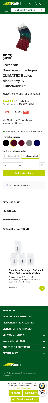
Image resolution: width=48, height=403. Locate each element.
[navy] (37, 143)
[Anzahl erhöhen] (20, 165)
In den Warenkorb (24, 173)
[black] (6, 143)
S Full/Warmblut (30, 156)
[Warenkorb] (44, 3)
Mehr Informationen (24, 388)
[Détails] (42, 288)
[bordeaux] (21, 143)
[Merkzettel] (40, 4)
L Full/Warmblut (11, 156)
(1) (15, 101)
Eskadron (24, 101)
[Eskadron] (7, 57)
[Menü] (6, 10)
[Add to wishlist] (42, 165)
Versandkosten (8, 375)
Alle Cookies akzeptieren (24, 399)
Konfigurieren (32, 393)
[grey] (29, 143)
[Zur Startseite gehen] (12, 3)
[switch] (42, 393)
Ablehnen (16, 393)
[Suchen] (42, 10)
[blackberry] (13, 143)
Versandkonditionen (12, 123)
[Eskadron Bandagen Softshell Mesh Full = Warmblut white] (22, 253)
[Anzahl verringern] (5, 165)
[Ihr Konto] (35, 4)
